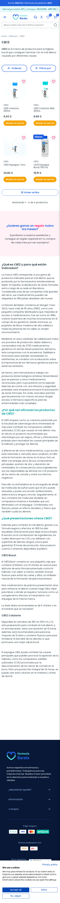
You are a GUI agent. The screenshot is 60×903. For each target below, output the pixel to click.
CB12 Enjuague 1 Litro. (15, 165)
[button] (55, 17)
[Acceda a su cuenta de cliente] (41, 17)
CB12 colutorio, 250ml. (12, 109)
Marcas (13, 36)
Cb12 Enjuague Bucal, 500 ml (42, 166)
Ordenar (16, 68)
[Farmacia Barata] (20, 17)
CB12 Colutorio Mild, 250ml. (44, 109)
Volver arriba (31, 192)
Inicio (4, 36)
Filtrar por (45, 68)
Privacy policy (50, 864)
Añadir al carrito (15, 123)
